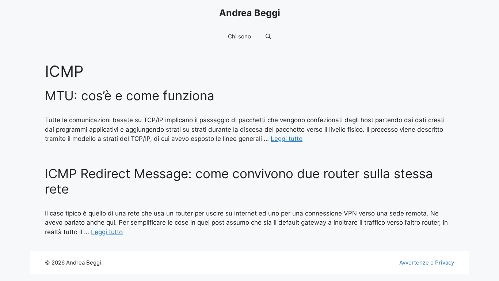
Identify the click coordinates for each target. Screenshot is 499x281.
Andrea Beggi (249, 12)
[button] (268, 37)
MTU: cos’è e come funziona (129, 95)
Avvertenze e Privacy (426, 262)
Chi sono (239, 36)
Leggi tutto (286, 138)
